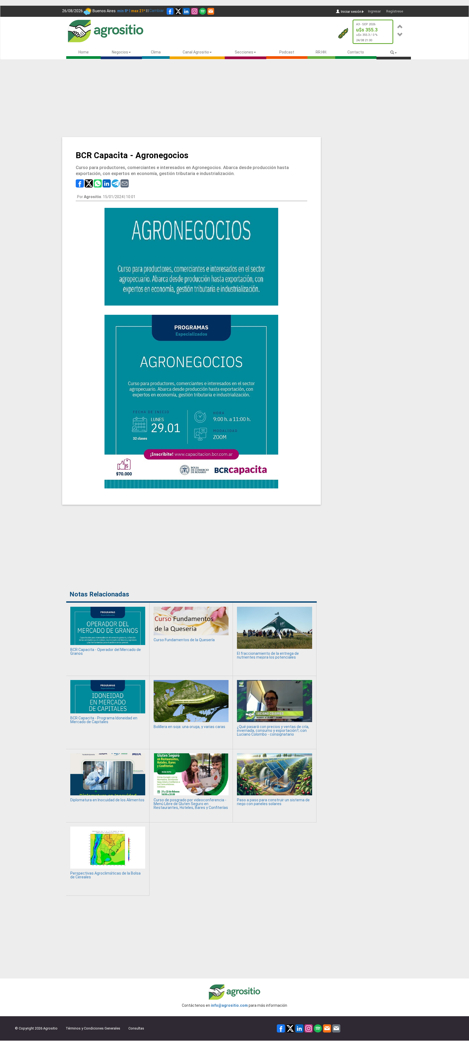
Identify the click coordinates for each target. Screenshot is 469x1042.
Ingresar (374, 11)
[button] (400, 26)
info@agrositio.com (229, 1005)
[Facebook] (170, 11)
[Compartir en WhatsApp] (98, 183)
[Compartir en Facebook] (80, 183)
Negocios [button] (120, 52)
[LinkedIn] (186, 11)
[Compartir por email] (125, 183)
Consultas (136, 1028)
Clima (156, 52)
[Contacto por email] (336, 1028)
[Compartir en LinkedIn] (107, 183)
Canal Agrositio (196, 52)
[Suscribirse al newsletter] (210, 11)
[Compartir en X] (89, 183)
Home (83, 52)
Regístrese (394, 11)
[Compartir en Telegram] (116, 183)
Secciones (244, 52)
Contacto (355, 52)
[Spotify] (202, 11)
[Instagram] (194, 11)
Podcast (286, 52)
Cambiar (156, 10)
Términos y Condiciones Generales (93, 1028)
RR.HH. (321, 52)
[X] (178, 11)
